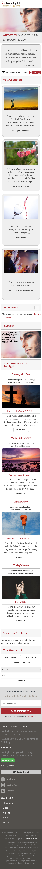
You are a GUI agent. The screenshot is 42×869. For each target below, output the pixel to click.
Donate (7, 760)
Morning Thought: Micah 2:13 (21, 475)
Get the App (11, 785)
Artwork (7, 817)
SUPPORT (7, 747)
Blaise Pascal (21, 186)
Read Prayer (21, 430)
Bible (5, 807)
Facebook (10, 779)
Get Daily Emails (21, 772)
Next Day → (31, 657)
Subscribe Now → (21, 711)
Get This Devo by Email (16, 72)
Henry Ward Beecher (21, 290)
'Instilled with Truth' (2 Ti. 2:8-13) (21, 411)
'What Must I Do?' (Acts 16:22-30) (21, 538)
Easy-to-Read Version (23, 845)
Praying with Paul (21, 374)
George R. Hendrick (21, 130)
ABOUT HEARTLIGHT (14, 726)
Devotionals (9, 803)
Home (6, 822)
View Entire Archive (21, 662)
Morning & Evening (21, 438)
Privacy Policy (31, 716)
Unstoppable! (21, 501)
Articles (6, 812)
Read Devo (21, 493)
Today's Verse (21, 565)
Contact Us (11, 790)
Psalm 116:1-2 (21, 602)
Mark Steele (21, 237)
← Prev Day (10, 657)
